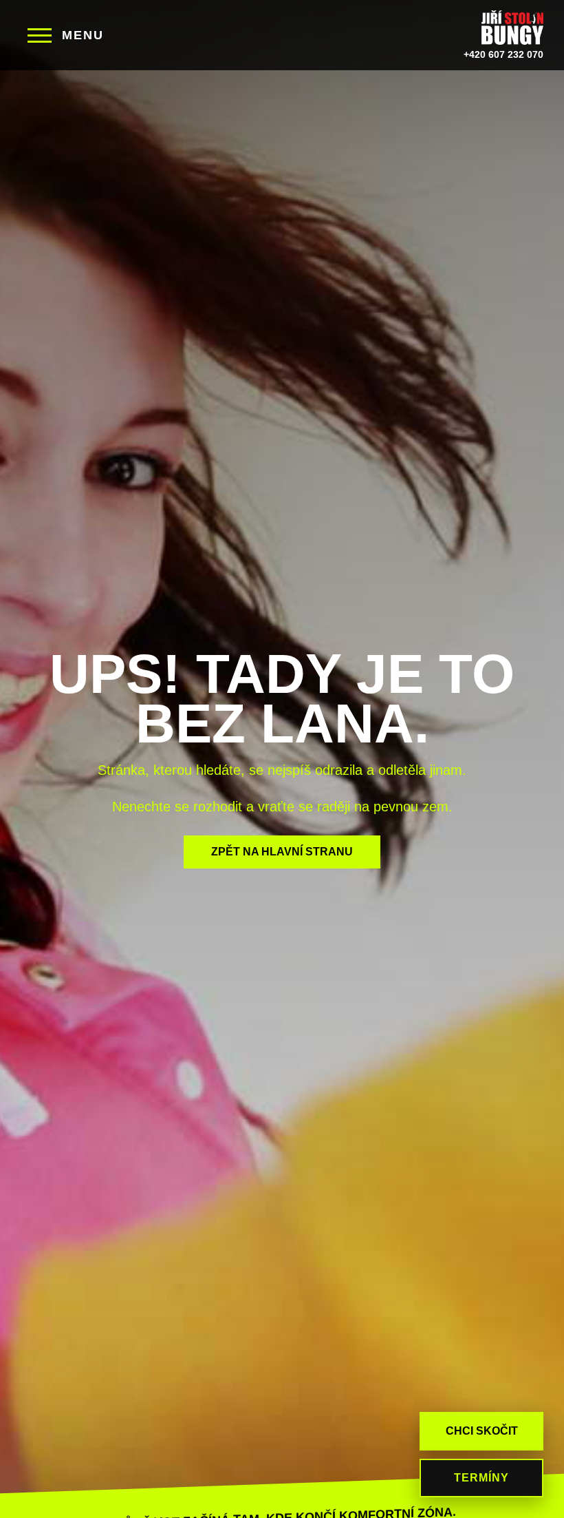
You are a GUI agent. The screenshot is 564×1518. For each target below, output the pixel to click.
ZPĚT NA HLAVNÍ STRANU (282, 851)
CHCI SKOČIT (482, 1431)
